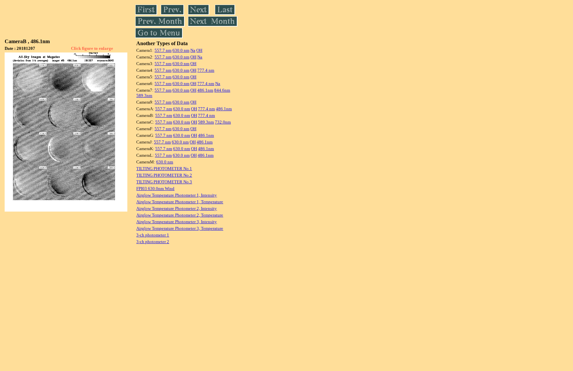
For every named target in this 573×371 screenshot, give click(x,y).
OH (199, 50)
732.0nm (223, 122)
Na (192, 50)
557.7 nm (163, 50)
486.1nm (205, 90)
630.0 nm (180, 50)
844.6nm (222, 90)
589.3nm (144, 95)
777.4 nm (205, 70)
